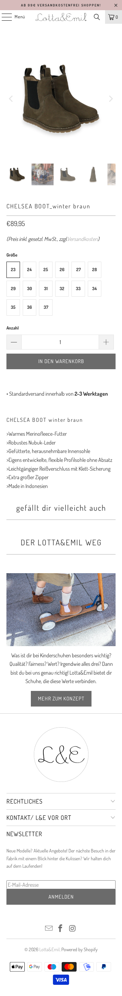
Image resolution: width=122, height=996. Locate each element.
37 (46, 307)
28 (94, 269)
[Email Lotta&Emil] (49, 928)
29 (13, 288)
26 (62, 269)
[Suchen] (96, 17)
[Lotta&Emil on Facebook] (61, 928)
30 (29, 288)
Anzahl (12, 328)
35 (13, 307)
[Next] (110, 98)
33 (78, 288)
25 (45, 269)
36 (29, 307)
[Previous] (11, 98)
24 (29, 269)
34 (94, 288)
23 (13, 269)
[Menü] (3, 17)
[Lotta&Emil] (61, 17)
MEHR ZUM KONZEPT (61, 698)
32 (62, 288)
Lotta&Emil (49, 949)
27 (78, 269)
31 (46, 288)
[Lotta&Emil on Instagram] (72, 928)
